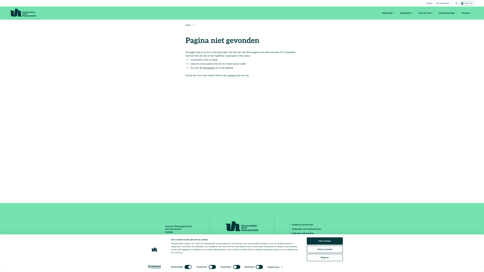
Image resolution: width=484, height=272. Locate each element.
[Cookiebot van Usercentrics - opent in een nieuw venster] (154, 267)
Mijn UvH (468, 3)
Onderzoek (405, 13)
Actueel (465, 13)
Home (188, 25)
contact (232, 75)
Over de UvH (425, 13)
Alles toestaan (325, 241)
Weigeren (325, 257)
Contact (429, 3)
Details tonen (273, 267)
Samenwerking (446, 13)
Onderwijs (387, 13)
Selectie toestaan (324, 249)
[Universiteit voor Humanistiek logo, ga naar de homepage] (23, 13)
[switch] (212, 267)
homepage (208, 67)
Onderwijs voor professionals (306, 229)
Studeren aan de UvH (302, 224)
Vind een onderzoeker (303, 233)
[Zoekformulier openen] (456, 3)
